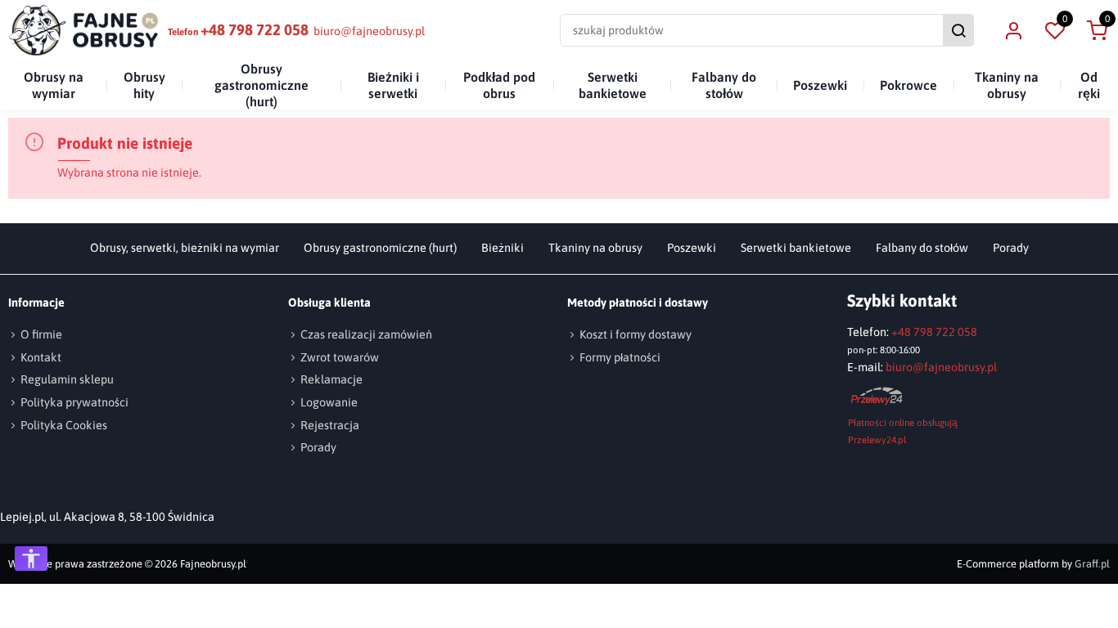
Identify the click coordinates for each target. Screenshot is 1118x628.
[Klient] (1013, 30)
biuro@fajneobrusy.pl (369, 31)
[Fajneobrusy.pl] (84, 30)
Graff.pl (1092, 564)
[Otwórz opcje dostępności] (31, 558)
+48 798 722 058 (255, 29)
